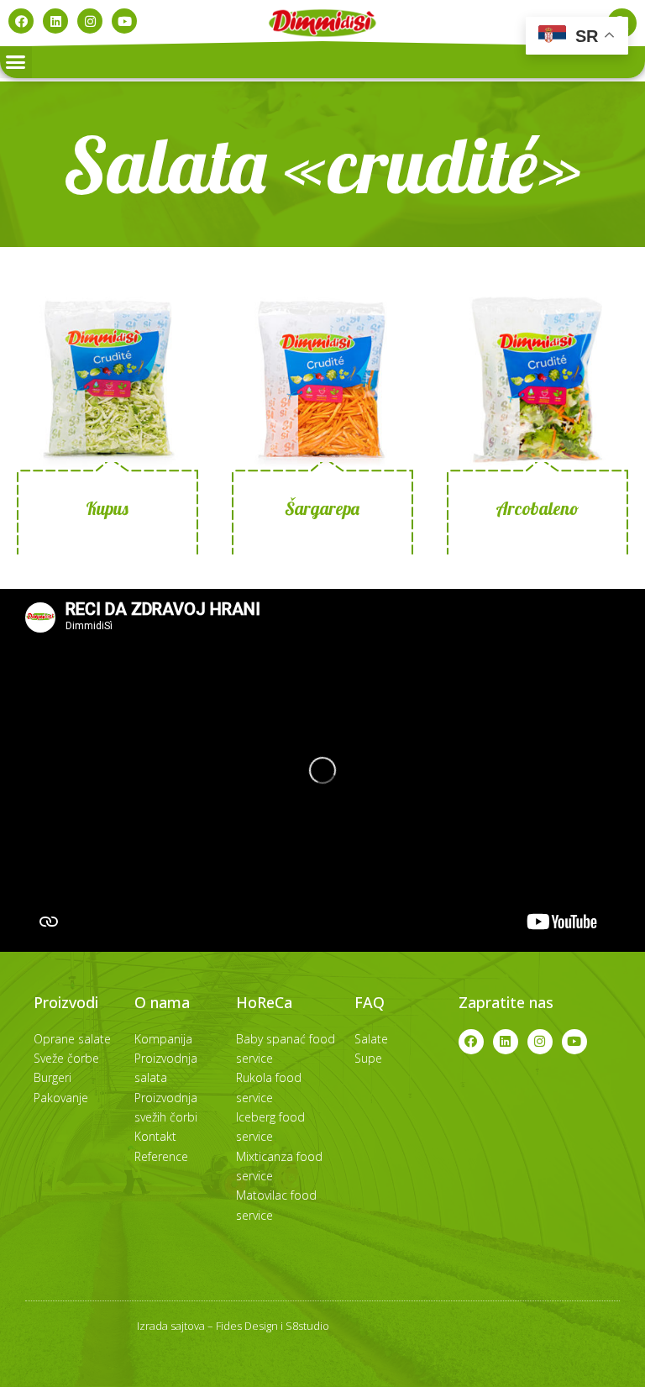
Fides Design (247, 1325)
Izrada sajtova (171, 1325)
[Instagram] (89, 21)
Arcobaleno (537, 508)
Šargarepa (322, 508)
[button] (16, 62)
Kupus (107, 508)
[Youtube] (124, 21)
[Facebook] (21, 21)
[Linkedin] (55, 21)
